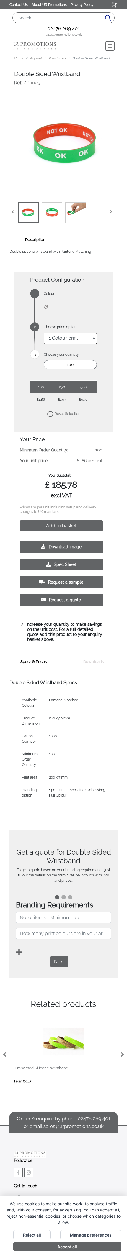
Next (59, 961)
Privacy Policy (82, 5)
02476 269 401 (63, 29)
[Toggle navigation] (110, 46)
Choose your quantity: (61, 354)
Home (18, 58)
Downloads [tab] (93, 661)
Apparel (36, 58)
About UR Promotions (50, 5)
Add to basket (61, 525)
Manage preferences (91, 1234)
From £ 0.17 (22, 1081)
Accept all (67, 1246)
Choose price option (60, 327)
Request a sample (65, 582)
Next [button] (122, 1055)
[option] (63, 1055)
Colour (49, 294)
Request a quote (64, 599)
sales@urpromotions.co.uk (64, 34)
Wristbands (57, 58)
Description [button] (35, 239)
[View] (28, 212)
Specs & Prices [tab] (33, 661)
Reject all (32, 1234)
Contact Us (19, 5)
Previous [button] (5, 1055)
